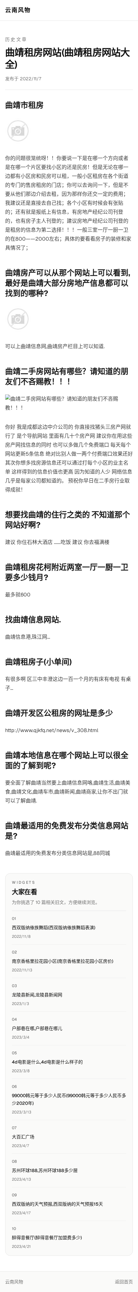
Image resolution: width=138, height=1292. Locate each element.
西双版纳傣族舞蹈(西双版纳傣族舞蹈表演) (53, 927)
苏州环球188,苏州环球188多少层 (45, 1170)
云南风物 (18, 10)
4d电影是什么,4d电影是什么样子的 (47, 1062)
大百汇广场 (23, 1137)
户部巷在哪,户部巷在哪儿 (37, 1028)
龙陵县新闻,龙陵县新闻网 (37, 995)
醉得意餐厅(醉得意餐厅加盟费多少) (47, 1237)
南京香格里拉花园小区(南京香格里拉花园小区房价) (62, 961)
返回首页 (124, 1282)
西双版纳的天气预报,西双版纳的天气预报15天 (57, 1204)
